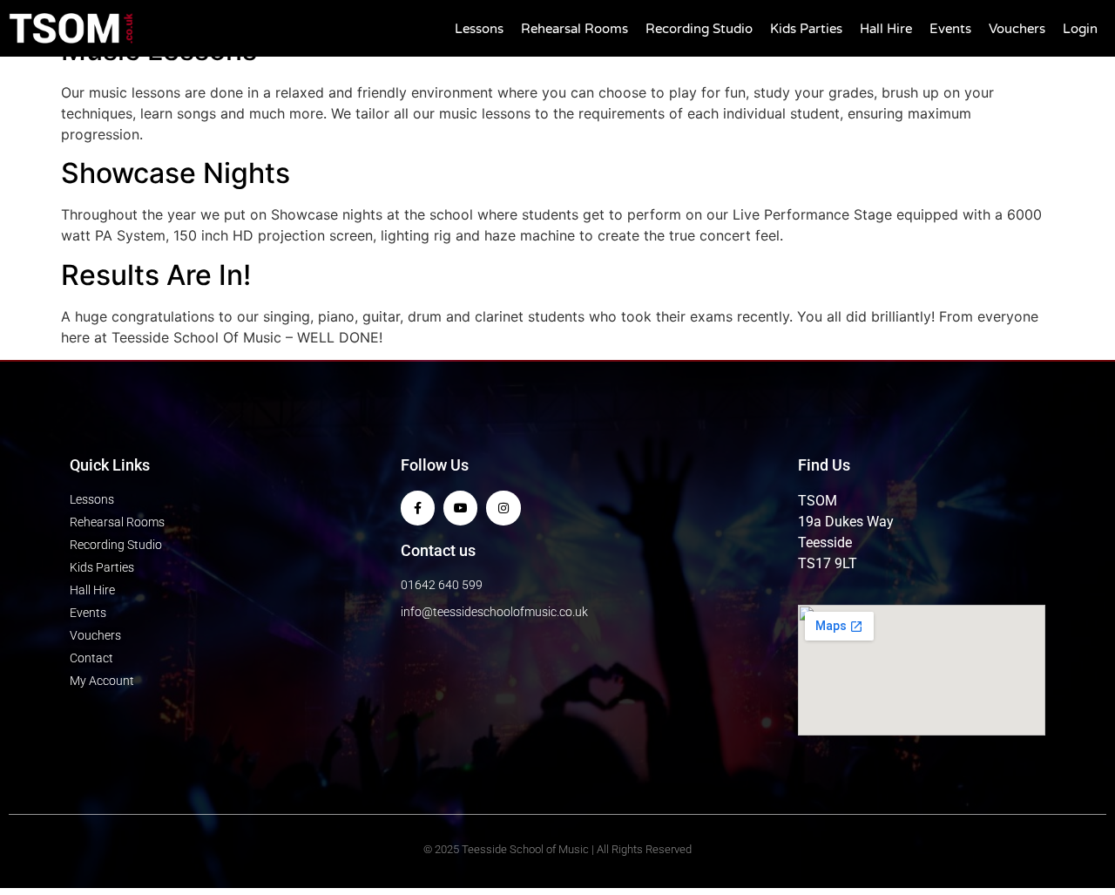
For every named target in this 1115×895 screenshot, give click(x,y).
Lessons (479, 29)
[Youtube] (460, 508)
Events (950, 29)
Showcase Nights (175, 173)
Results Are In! (156, 275)
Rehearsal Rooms (574, 29)
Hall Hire (886, 29)
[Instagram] (503, 508)
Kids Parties (806, 29)
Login (1080, 29)
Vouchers (1017, 29)
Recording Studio (699, 29)
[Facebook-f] (418, 508)
